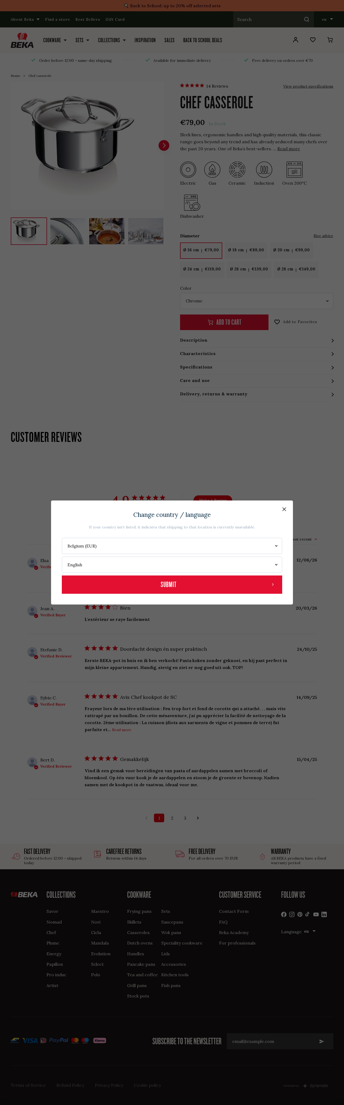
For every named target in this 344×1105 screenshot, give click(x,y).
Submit (169, 584)
